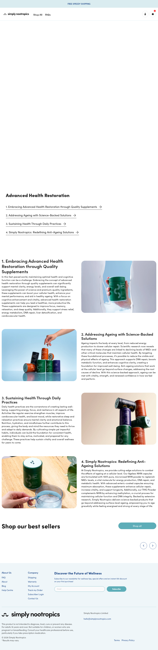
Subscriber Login (36, 594)
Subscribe (116, 589)
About (4, 581)
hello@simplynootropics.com (97, 618)
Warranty (32, 581)
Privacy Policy (128, 640)
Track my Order (35, 590)
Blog (4, 585)
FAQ (4, 577)
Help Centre (7, 590)
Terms (117, 640)
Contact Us (33, 598)
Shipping (32, 577)
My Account (33, 585)
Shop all (137, 525)
